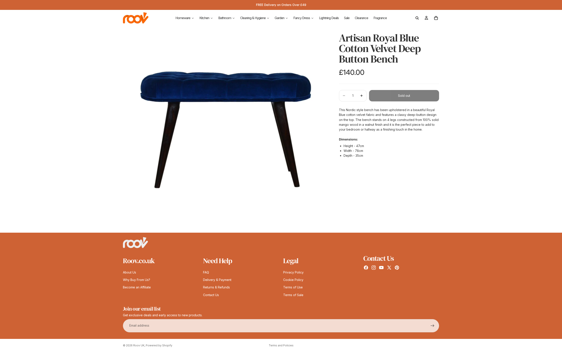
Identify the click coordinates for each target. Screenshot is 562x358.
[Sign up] (432, 325)
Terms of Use (293, 287)
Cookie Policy (293, 280)
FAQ (206, 272)
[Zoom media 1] (225, 130)
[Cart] (436, 18)
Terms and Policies (281, 345)
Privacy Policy (293, 272)
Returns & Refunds (216, 287)
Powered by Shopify (159, 345)
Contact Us (211, 295)
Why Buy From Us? (136, 280)
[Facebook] (366, 267)
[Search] (417, 18)
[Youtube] (381, 267)
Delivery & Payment (217, 280)
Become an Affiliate (137, 287)
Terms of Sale (293, 295)
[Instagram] (373, 267)
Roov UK (138, 345)
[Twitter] (389, 267)
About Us (129, 272)
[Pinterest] (397, 267)
